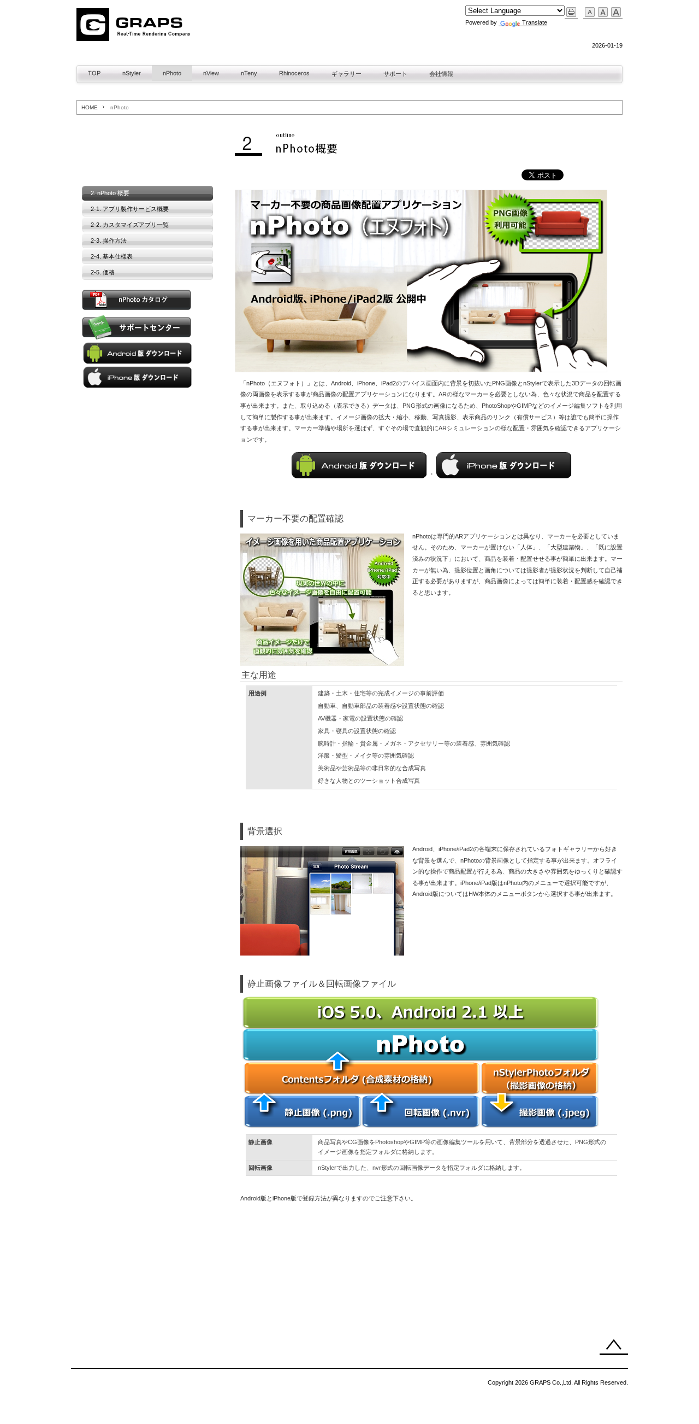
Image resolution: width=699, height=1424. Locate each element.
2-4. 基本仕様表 (112, 256)
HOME (89, 107)
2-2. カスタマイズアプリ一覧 (130, 224)
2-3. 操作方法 (109, 240)
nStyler (131, 73)
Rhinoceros (294, 73)
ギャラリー (346, 74)
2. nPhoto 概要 (110, 193)
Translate (534, 22)
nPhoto (172, 73)
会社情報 (441, 74)
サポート (395, 74)
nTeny (249, 73)
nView (211, 73)
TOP (94, 73)
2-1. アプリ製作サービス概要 (130, 209)
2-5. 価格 (103, 272)
